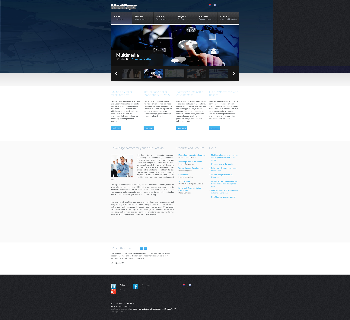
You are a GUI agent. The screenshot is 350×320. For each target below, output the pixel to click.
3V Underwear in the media (222, 164)
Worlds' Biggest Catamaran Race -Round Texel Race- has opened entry (224, 183)
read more (116, 128)
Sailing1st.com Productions (150, 309)
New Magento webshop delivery (223, 197)
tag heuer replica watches (121, 306)
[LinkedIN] (113, 286)
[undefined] (175, 45)
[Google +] (113, 291)
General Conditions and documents (124, 303)
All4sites (133, 309)
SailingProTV (170, 309)
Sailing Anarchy (117, 263)
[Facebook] (135, 286)
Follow (122, 285)
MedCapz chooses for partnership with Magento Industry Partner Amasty (224, 157)
